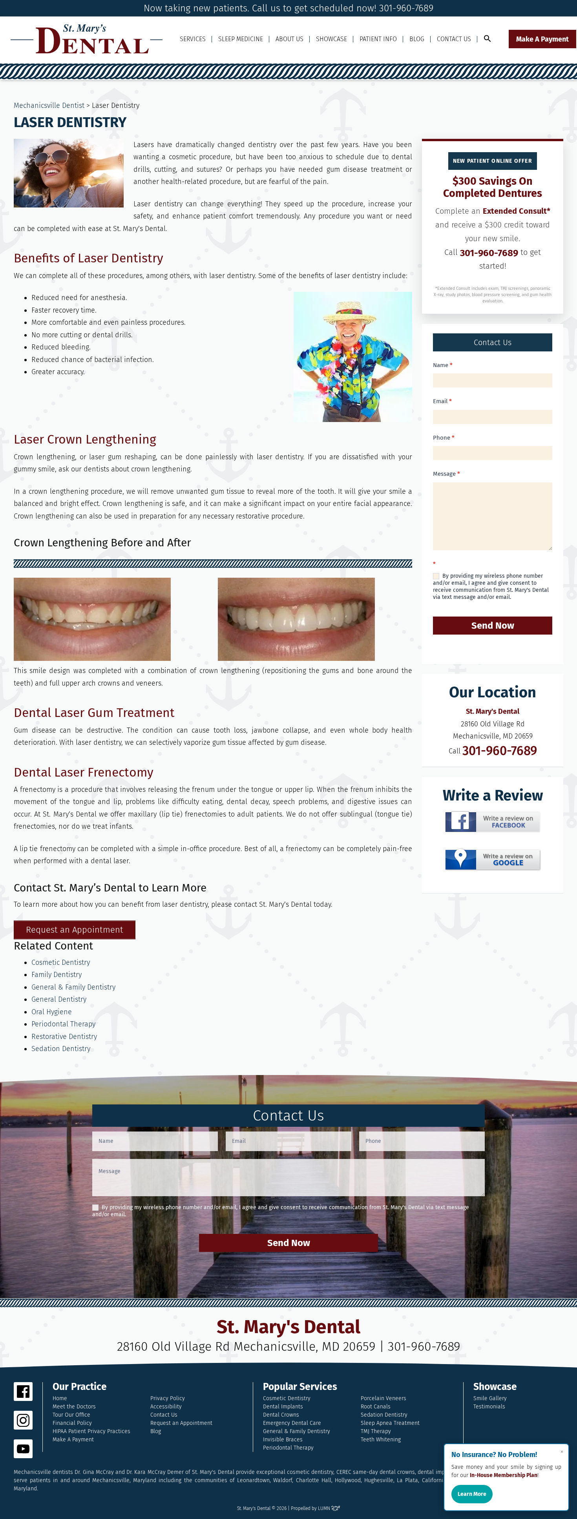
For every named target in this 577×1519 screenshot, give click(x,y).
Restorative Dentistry (64, 1036)
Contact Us (454, 39)
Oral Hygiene (51, 1012)
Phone (444, 437)
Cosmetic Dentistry (60, 962)
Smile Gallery (490, 1398)
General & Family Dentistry (73, 987)
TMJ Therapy (376, 1431)
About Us (289, 39)
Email (442, 401)
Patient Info (378, 39)
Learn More (472, 1494)
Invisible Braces (283, 1439)
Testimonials (489, 1406)
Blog (416, 39)
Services (193, 39)
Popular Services (300, 1387)
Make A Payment (542, 39)
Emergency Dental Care (292, 1423)
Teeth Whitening (381, 1439)
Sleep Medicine (240, 39)
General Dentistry (58, 999)
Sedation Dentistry (60, 1048)
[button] (487, 39)
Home (60, 1398)
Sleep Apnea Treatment (390, 1423)
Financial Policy (72, 1423)
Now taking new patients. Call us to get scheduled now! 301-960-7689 (288, 8)
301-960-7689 (489, 253)
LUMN (324, 1508)
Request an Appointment (181, 1423)
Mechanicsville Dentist (49, 105)
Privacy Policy (167, 1398)
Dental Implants (283, 1406)
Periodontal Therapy (63, 1024)
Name (443, 365)
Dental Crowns (281, 1415)
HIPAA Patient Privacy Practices (91, 1431)
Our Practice (80, 1387)
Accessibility (166, 1406)
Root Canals (376, 1406)
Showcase (331, 39)
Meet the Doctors (74, 1406)
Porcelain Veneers (383, 1398)
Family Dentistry (56, 974)
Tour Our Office (71, 1415)
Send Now (492, 625)
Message (446, 473)
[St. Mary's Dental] (87, 39)
